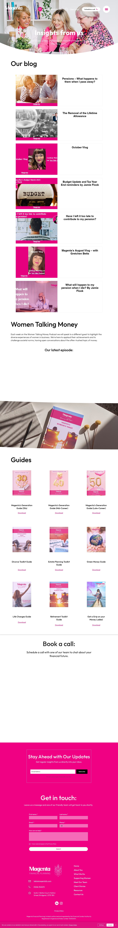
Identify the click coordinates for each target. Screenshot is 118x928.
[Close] (116, 925)
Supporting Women (82, 878)
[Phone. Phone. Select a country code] (62, 826)
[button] (106, 9)
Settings (101, 925)
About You (78, 870)
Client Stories (79, 886)
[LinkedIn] (57, 903)
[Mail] (40, 9)
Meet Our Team (80, 882)
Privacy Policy (73, 925)
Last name (64, 814)
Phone (62, 822)
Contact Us (78, 894)
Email (31, 822)
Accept (110, 925)
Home (76, 866)
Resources (78, 890)
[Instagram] (61, 903)
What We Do (79, 874)
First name (33, 814)
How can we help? (35, 831)
